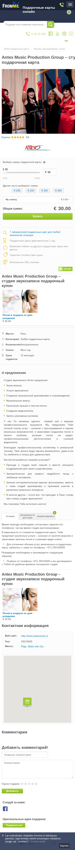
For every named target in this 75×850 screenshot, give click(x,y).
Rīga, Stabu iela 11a (32, 646)
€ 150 (31, 190)
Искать (50, 24)
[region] (37, 689)
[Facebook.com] (66, 268)
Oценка (5, 137)
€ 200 (45, 190)
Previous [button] (3, 101)
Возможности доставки (27, 516)
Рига (23, 333)
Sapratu (64, 845)
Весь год (25, 350)
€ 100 (17, 190)
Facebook (8, 808)
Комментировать (46, 515)
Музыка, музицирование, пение (49, 49)
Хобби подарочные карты (16, 49)
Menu (70, 4)
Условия (10, 516)
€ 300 (58, 190)
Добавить (12, 791)
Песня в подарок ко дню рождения (17, 316)
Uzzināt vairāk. (38, 841)
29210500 (26, 641)
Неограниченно (29, 344)
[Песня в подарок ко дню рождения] (20, 312)
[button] (27, 702)
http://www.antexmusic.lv (34, 635)
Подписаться (14, 825)
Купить (38, 216)
